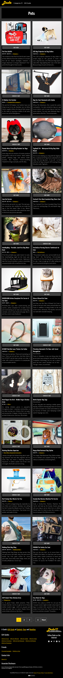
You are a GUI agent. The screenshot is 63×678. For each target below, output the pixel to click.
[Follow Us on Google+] (57, 641)
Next (44, 620)
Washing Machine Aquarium (10, 450)
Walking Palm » (17, 549)
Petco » (10, 501)
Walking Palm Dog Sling (9, 547)
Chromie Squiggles (6, 651)
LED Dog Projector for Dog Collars (43, 51)
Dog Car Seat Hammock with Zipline (44, 100)
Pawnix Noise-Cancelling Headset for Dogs (15, 148)
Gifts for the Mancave (18, 641)
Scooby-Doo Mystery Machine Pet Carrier (45, 499)
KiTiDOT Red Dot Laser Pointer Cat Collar (14, 349)
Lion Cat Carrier (7, 199)
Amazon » (15, 53)
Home (35, 672)
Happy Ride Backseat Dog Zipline (43, 450)
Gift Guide (27, 3)
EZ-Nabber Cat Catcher (9, 100)
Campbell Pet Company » (14, 102)
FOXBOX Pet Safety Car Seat (41, 547)
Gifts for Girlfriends (31, 641)
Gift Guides (5, 634)
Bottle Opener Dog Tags (40, 399)
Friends (4, 647)
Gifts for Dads (33, 638)
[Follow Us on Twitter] (51, 641)
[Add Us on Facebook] (49, 641)
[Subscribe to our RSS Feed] (59, 641)
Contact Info (6, 655)
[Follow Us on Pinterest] (54, 641)
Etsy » (9, 404)
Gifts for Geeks (24, 638)
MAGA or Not (16, 651)
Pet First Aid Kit (7, 51)
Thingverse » (7, 600)
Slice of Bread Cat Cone (40, 298)
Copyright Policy (49, 672)
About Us (4, 659)
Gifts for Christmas (7, 641)
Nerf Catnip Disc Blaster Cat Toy (12, 499)
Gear (24, 629)
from (12, 53)
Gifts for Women (14, 638)
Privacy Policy (40, 672)
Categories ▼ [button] (18, 3)
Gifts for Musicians (7, 643)
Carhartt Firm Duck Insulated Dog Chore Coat (47, 199)
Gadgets (19, 629)
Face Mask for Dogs (39, 598)
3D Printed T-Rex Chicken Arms (11, 598)
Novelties (33, 629)
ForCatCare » (41, 252)
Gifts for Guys (5, 638)
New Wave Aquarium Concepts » (13, 452)
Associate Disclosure (8, 663)
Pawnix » (11, 150)
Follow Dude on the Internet (54, 636)
